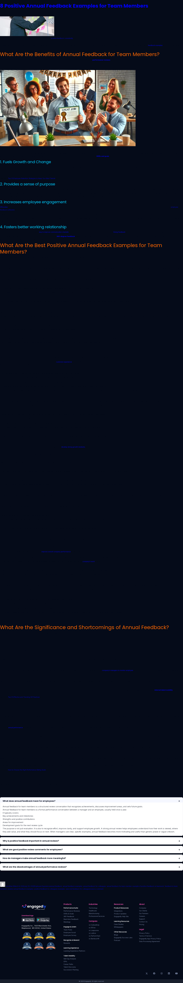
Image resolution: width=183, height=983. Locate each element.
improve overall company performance (56, 552)
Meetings (67, 922)
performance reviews (101, 60)
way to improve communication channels (54, 232)
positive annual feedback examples (20, 889)
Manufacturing (94, 913)
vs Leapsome (94, 930)
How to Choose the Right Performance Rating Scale (27, 770)
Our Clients (143, 911)
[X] (147, 973)
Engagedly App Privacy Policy (150, 939)
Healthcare (93, 911)
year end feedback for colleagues (78, 889)
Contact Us (143, 922)
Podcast (117, 940)
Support (142, 919)
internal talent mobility (164, 690)
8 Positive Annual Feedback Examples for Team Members (74, 5)
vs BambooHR (94, 939)
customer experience (64, 362)
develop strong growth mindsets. (73, 447)
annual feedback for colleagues (94, 886)
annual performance (15, 728)
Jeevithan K (10, 886)
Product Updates (120, 914)
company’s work (88, 561)
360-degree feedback (66, 236)
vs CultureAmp (94, 925)
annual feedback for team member (119, 886)
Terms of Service (145, 936)
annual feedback (56, 886)
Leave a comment (96, 889)
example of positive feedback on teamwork (148, 886)
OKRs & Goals (69, 914)
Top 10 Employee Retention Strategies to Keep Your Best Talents (31, 178)
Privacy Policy (144, 933)
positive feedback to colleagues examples (49, 889)
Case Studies (119, 924)
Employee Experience (42, 886)
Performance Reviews (72, 911)
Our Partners (143, 913)
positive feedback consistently (62, 38)
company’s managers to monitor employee (117, 670)
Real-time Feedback (71, 919)
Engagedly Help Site (121, 916)
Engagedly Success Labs (123, 938)
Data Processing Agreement (149, 941)
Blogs (116, 935)
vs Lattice (92, 933)
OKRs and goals (102, 156)
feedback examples (155, 45)
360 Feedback (69, 916)
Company (142, 908)
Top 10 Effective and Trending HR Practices (24, 697)
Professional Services (97, 916)
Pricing (141, 924)
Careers (142, 916)
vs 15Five (92, 928)
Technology (93, 908)
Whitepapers (118, 927)
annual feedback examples (72, 886)
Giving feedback (119, 232)
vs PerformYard (94, 936)
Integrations (118, 911)
